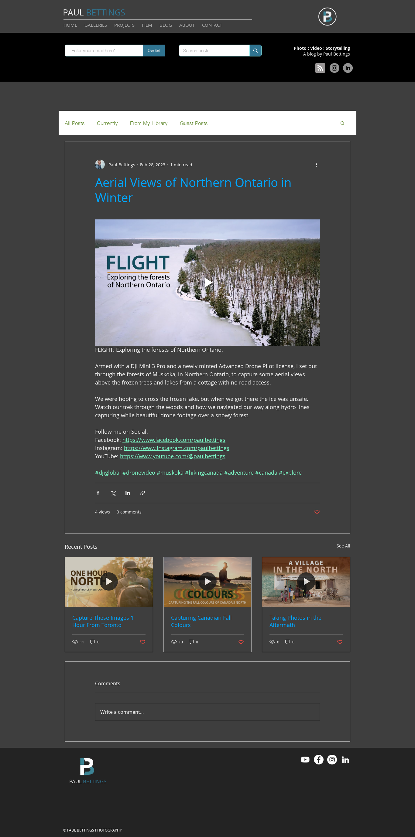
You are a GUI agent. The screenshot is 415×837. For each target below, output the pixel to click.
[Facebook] (319, 759)
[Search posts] (255, 50)
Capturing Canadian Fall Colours (201, 621)
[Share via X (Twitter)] (113, 493)
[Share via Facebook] (98, 493)
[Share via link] (143, 493)
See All (343, 546)
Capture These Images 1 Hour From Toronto (103, 621)
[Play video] (207, 282)
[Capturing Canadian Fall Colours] (208, 581)
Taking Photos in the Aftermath (295, 621)
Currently (107, 123)
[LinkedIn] (348, 68)
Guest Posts (194, 123)
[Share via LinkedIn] (128, 493)
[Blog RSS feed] (320, 68)
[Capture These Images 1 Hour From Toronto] (109, 581)
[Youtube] (305, 759)
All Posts (75, 123)
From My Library (149, 123)
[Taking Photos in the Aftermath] (306, 581)
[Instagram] (334, 68)
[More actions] (316, 164)
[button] (342, 122)
